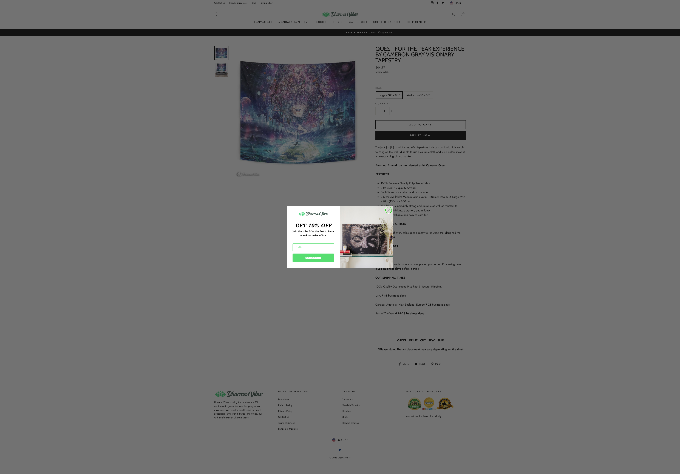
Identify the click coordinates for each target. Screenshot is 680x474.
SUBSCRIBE (313, 258)
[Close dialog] (389, 210)
